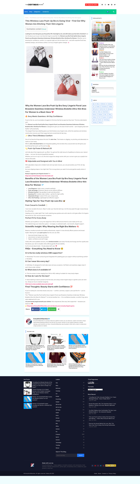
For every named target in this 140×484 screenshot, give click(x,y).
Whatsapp (52, 309)
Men (105, 114)
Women (100, 122)
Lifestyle (100, 114)
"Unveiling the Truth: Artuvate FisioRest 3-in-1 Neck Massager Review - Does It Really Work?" (102, 397)
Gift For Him (102, 109)
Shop (30, 11)
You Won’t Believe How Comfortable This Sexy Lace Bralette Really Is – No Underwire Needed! (102, 411)
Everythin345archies (40, 319)
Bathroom (103, 103)
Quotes (110, 117)
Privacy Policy (112, 473)
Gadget (110, 106)
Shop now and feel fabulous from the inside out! (39, 176)
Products (104, 117)
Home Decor (105, 111)
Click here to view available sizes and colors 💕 (39, 284)
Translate (100, 391)
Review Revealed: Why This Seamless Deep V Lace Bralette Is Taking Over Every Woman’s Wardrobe (102, 404)
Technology (106, 119)
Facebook (36, 309)
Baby (98, 103)
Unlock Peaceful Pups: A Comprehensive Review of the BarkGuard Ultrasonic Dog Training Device (77, 366)
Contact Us (46, 11)
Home (26, 11)
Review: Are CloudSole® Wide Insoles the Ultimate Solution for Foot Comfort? (77, 347)
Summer (99, 119)
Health (94, 111)
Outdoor (94, 117)
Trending (95, 122)
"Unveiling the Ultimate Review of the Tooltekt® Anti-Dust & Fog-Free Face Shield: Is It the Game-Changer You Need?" (35, 347)
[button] (113, 11)
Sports (94, 119)
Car (93, 106)
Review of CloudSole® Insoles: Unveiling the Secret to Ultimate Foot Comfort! (34, 365)
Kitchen (94, 114)
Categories (37, 11)
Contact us (105, 473)
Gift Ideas (110, 109)
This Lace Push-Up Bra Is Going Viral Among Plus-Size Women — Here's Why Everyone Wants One (102, 417)
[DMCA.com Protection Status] (110, 466)
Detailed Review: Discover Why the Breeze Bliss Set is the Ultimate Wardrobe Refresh (56, 365)
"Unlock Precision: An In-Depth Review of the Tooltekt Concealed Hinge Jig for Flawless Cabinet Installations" (56, 347)
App (93, 103)
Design (98, 106)
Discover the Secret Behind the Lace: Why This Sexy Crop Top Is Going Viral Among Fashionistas (102, 424)
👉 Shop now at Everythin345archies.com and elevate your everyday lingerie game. (50, 306)
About (99, 473)
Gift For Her (95, 109)
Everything (104, 106)
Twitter (45, 309)
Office (110, 114)
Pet (99, 117)
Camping (110, 103)
